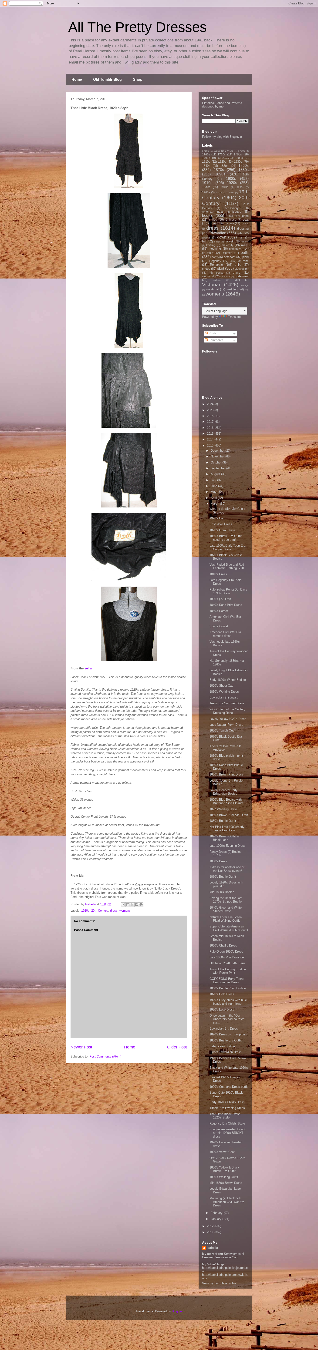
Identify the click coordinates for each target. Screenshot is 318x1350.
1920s (85, 910)
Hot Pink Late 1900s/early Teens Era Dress (227, 828)
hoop (217, 241)
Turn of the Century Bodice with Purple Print (228, 971)
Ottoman (227, 252)
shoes (206, 268)
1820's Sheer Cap (221, 685)
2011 (210, 1232)
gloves (206, 237)
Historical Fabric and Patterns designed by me (222, 104)
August (216, 474)
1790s (206, 157)
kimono (245, 241)
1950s (240, 187)
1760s (206, 154)
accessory (232, 208)
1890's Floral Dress (222, 530)
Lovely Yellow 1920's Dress (228, 719)
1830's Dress (218, 861)
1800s (239, 157)
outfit (245, 253)
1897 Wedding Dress (223, 809)
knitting (210, 245)
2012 (210, 1226)
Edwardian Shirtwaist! (224, 697)
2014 (210, 439)
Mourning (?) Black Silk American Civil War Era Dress (227, 1201)
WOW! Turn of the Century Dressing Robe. (227, 711)
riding (233, 261)
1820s (222, 161)
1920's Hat (217, 518)
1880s (243, 170)
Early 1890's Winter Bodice (228, 680)
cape (245, 216)
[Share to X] (132, 904)
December (218, 450)
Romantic (216, 264)
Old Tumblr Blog (107, 79)
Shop (137, 79)
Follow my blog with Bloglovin (222, 136)
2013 (210, 445)
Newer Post (81, 1047)
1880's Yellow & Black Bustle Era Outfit (224, 1169)
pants (215, 257)
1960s (206, 192)
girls (240, 233)
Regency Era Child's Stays (228, 1123)
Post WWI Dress (221, 524)
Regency (215, 261)
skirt (220, 268)
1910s (207, 183)
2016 (210, 428)
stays (236, 272)
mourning (215, 248)
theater (226, 276)
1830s (238, 161)
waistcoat (212, 289)
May (214, 492)
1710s (205, 151)
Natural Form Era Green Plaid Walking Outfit (226, 919)
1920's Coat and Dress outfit (229, 1086)
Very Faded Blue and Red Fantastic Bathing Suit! (227, 566)
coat (246, 219)
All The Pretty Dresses (137, 27)
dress (114, 910)
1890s (220, 174)
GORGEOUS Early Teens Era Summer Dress (227, 980)
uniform (217, 280)
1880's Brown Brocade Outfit (229, 815)
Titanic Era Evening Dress (227, 1108)
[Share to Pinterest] (141, 904)
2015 (210, 433)
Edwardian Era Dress (224, 1028)
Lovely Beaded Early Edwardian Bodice (223, 792)
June (214, 486)
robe (246, 261)
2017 (210, 421)
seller (88, 668)
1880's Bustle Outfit (223, 821)
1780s (238, 154)
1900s (231, 179)
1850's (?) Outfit (220, 599)
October (216, 462)
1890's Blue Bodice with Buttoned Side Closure (226, 801)
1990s (230, 192)
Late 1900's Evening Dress (228, 845)
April (214, 498)
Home (76, 79)
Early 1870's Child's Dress (227, 1102)
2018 (210, 416)
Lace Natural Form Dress (226, 724)
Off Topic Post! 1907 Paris (227, 963)
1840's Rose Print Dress (226, 605)
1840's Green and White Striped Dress (226, 909)
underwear (242, 276)
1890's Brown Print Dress (227, 774)
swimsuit (208, 276)
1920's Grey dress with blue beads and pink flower (228, 1001)
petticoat (229, 257)
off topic (207, 252)
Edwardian (217, 233)
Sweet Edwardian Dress (226, 1052)
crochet (245, 223)
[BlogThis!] (127, 904)
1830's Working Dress (224, 691)
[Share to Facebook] (136, 904)
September (218, 468)
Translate (234, 317)
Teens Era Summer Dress (227, 703)
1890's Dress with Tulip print (228, 1034)
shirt (238, 264)
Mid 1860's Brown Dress (226, 1183)
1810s (206, 161)
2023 (210, 410)
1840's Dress (218, 574)
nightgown (235, 248)
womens (125, 910)
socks (219, 272)
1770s (222, 154)
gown (221, 237)
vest (237, 279)
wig (247, 289)
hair (241, 237)
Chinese (231, 219)
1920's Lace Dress (222, 1009)
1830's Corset (219, 611)
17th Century (223, 158)
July (214, 480)
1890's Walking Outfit (224, 1177)
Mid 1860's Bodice (222, 892)
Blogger (177, 1311)
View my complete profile (219, 1283)
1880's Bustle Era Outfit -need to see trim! (227, 537)
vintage (245, 285)
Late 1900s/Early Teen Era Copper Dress (227, 547)
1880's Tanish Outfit (223, 730)
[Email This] (123, 904)
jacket (229, 241)
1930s (206, 187)
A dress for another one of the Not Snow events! (227, 869)
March (215, 503)
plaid (245, 257)
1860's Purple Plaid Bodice (228, 988)
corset (212, 223)
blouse (236, 211)
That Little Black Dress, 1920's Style (225, 1115)
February (217, 1213)
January (216, 1219)
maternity (227, 245)
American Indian (213, 211)
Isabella (212, 1247)
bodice (207, 216)
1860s (243, 166)
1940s (224, 186)
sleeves (239, 268)
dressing (243, 228)
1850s (224, 166)
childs (213, 219)
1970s (219, 192)
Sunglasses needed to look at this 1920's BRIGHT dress (228, 1133)
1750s (241, 151)
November (218, 456)
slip (204, 272)
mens (245, 245)
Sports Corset (219, 626)
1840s (206, 166)
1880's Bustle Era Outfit (226, 1040)
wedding (232, 289)
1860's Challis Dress (223, 945)
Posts (212, 333)
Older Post (177, 1047)
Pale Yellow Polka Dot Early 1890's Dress (228, 591)
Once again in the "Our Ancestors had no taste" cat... (228, 1019)
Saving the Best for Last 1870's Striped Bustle (226, 899)
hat (204, 241)
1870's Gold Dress (222, 994)
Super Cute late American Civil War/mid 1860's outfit (229, 928)
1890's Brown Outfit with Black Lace (226, 838)
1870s (219, 170)
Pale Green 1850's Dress (226, 951)
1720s (216, 151)
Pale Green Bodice (222, 1046)
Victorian (212, 284)
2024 (210, 404)
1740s (229, 150)
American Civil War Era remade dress (225, 634)
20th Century (99, 910)
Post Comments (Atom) (105, 1056)
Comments (215, 340)
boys (230, 215)
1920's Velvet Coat (222, 1152)
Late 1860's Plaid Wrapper (227, 957)
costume (228, 223)
